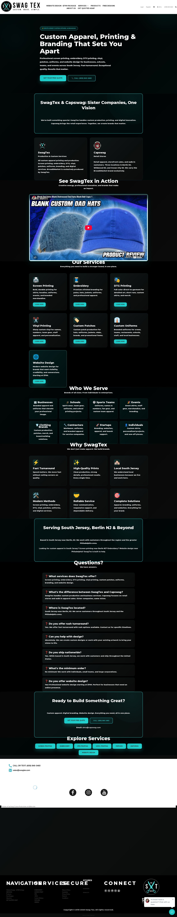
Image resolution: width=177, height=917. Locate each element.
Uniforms (134, 746)
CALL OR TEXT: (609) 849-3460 (26, 765)
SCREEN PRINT (39, 892)
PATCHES (37, 900)
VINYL (36, 896)
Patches (119, 746)
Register (148, 7)
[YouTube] (104, 792)
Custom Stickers (39, 898)
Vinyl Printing (102, 746)
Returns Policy (66, 890)
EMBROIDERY (38, 890)
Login (142, 7)
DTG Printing (82, 746)
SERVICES (9, 892)
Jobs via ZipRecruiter (29, 806)
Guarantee (65, 892)
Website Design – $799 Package (15, 890)
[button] (83, 5)
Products (8, 894)
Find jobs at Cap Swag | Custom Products (12, 806)
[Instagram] (88, 792)
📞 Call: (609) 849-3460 (82, 78)
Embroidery (65, 746)
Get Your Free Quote (53, 78)
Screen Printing (45, 746)
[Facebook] (72, 792)
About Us (9, 898)
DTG (36, 894)
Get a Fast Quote (88, 862)
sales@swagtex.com (21, 770)
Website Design (88, 753)
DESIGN (37, 902)
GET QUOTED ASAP (12, 900)
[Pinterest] (112, 890)
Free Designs (10, 896)
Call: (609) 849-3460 (101, 721)
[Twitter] (109, 890)
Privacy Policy (66, 894)
